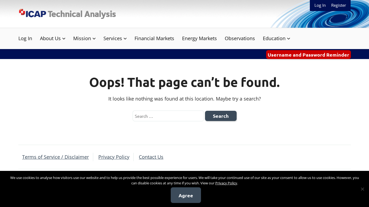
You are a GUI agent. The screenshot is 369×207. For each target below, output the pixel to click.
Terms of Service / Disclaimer (55, 157)
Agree (186, 195)
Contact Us (151, 157)
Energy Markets (199, 38)
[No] (362, 189)
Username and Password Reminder (308, 54)
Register (338, 5)
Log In (320, 5)
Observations (240, 38)
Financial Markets (154, 38)
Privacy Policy (113, 157)
